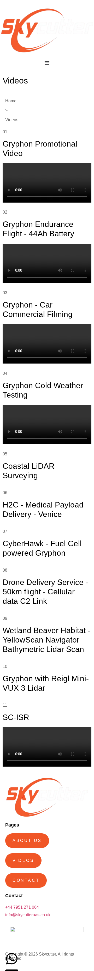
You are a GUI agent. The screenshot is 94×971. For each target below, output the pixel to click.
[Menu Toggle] (47, 62)
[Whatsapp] (11, 958)
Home (10, 101)
